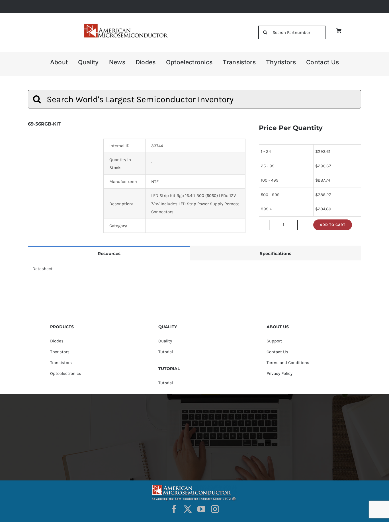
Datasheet (42, 268)
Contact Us (277, 351)
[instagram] (215, 509)
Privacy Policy (279, 373)
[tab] (109, 253)
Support (274, 341)
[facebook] (174, 509)
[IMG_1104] (125, 25)
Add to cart (332, 225)
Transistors (61, 362)
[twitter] (188, 509)
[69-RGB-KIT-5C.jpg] (61, 172)
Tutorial (165, 351)
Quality (165, 341)
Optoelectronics (65, 373)
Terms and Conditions (288, 362)
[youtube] (201, 509)
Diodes (57, 341)
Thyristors (59, 351)
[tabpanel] (194, 268)
